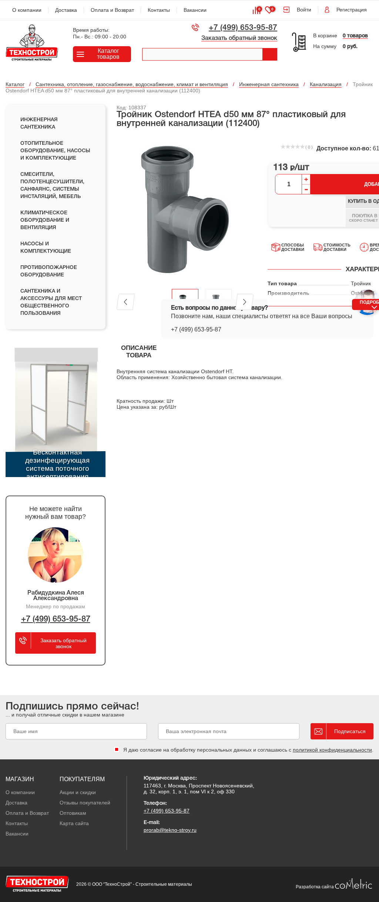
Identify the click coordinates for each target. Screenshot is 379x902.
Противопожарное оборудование (48, 271)
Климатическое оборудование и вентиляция (44, 220)
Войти (304, 10)
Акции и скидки (78, 792)
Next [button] (244, 302)
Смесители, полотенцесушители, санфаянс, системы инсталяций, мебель (52, 185)
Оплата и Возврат (112, 10)
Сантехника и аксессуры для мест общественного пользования (51, 302)
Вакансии (195, 10)
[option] (185, 209)
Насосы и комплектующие (45, 248)
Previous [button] (126, 302)
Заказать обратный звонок (239, 38)
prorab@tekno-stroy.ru (170, 830)
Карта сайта (74, 823)
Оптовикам (73, 813)
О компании (26, 10)
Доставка (66, 10)
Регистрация (351, 10)
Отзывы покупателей (85, 803)
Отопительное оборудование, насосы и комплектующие (55, 151)
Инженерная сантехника (39, 124)
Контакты (159, 10)
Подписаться (350, 731)
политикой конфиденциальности (332, 750)
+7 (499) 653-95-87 (243, 27)
